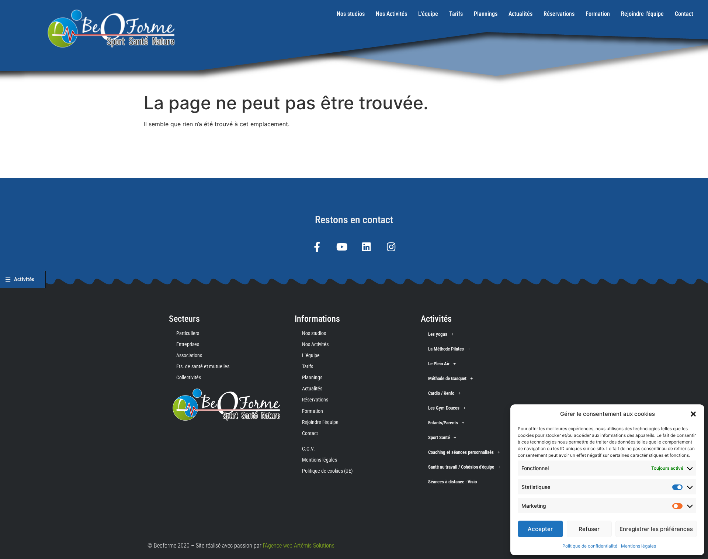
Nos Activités (391, 13)
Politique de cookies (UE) (327, 471)
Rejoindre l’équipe (642, 13)
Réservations (559, 13)
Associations (189, 355)
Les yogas (437, 334)
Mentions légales (638, 546)
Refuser (589, 528)
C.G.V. (308, 449)
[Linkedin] (366, 247)
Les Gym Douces (443, 408)
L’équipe (428, 13)
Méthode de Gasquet (447, 378)
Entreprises (187, 344)
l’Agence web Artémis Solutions (298, 545)
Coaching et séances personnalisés (461, 452)
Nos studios (351, 13)
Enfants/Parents (443, 422)
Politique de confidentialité (589, 546)
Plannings (485, 13)
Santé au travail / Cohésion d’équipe (461, 467)
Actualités (520, 13)
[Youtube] (342, 247)
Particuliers (187, 333)
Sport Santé (439, 437)
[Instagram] (391, 247)
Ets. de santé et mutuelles (202, 366)
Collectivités (188, 377)
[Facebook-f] (317, 247)
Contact (684, 13)
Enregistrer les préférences (656, 528)
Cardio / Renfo (441, 393)
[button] (693, 414)
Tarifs (456, 13)
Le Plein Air (439, 363)
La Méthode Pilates (446, 349)
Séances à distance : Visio (452, 481)
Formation (598, 13)
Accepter (540, 528)
